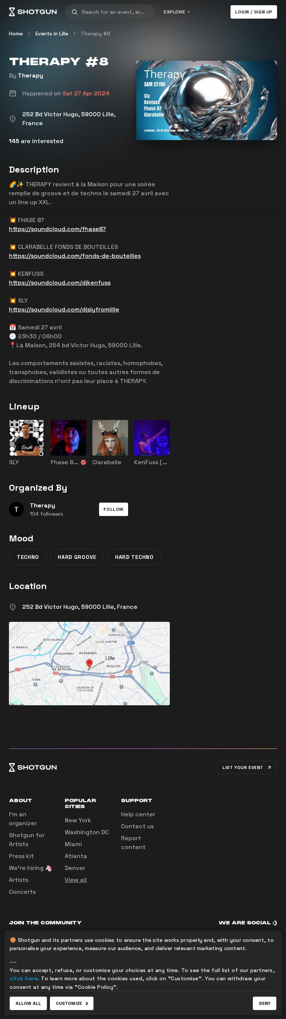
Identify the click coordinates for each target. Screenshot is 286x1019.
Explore (174, 12)
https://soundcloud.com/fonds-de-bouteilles (75, 256)
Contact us (137, 826)
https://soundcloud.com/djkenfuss (60, 283)
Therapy (30, 75)
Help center (138, 814)
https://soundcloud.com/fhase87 (57, 229)
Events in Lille (51, 33)
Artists (18, 880)
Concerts (22, 892)
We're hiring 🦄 (31, 868)
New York (78, 820)
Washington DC (87, 832)
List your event (242, 767)
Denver (75, 868)
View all (76, 880)
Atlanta (76, 856)
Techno (28, 557)
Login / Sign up (254, 12)
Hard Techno (134, 557)
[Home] (33, 11)
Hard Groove (77, 557)
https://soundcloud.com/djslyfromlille (64, 309)
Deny (264, 1003)
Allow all (28, 1003)
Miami (73, 844)
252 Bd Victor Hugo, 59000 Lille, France (79, 607)
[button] (113, 509)
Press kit (21, 856)
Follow (114, 509)
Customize (69, 1003)
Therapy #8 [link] (95, 33)
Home (16, 33)
